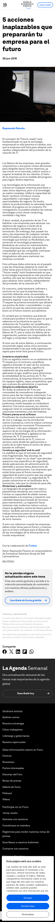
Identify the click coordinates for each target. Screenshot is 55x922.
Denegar (28, 898)
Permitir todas (28, 906)
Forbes (32, 545)
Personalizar (28, 914)
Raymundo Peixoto (13, 128)
